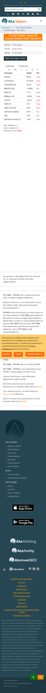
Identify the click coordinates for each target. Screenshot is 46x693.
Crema (15, 686)
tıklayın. (40, 387)
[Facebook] (18, 14)
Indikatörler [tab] (10, 66)
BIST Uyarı (21, 582)
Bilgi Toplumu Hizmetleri (21, 593)
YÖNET (18, 354)
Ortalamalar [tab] (23, 66)
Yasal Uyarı (22, 603)
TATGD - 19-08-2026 (13, 45)
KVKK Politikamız (22, 606)
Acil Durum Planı (21, 589)
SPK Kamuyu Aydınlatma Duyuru (22, 579)
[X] (8, 14)
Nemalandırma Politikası (21, 615)
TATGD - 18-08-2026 (13, 49)
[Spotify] (32, 14)
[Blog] (37, 14)
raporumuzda (8, 394)
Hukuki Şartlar (21, 586)
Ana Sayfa (6, 27)
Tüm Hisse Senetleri (24, 27)
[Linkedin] (28, 14)
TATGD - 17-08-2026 (13, 53)
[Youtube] (13, 14)
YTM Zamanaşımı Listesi (21, 596)
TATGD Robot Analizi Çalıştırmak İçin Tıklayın (23, 37)
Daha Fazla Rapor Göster (15, 58)
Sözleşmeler (22, 600)
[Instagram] (23, 14)
